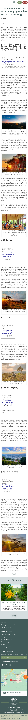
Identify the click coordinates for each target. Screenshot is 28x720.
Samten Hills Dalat (6, 631)
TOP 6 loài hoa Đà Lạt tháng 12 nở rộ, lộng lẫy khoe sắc (14, 603)
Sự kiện (3, 644)
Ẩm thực (3, 637)
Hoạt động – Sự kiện (6, 647)
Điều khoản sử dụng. (5, 718)
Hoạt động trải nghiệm (7, 639)
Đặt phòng (25, 2)
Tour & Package (5, 642)
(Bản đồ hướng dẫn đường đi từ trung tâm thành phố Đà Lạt (8, 332)
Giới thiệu (3, 622)
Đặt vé (19, 2)
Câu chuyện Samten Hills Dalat (9, 625)
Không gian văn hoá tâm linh (8, 634)
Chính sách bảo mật (15, 718)
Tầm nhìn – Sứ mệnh (6, 627)
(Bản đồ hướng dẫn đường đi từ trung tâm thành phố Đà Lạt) (8, 254)
